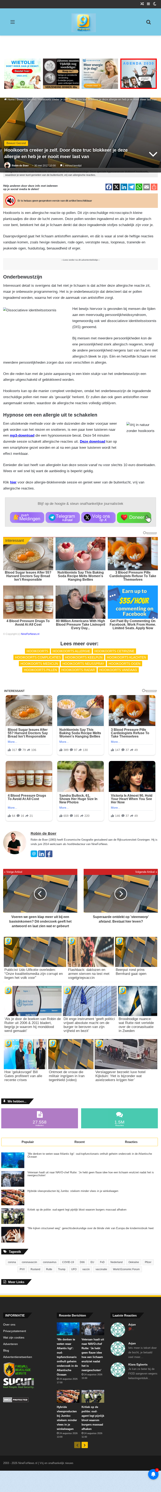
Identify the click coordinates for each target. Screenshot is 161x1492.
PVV (22, 1269)
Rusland (35, 1269)
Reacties (131, 1142)
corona (12, 1262)
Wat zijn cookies (13, 1337)
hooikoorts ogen (124, 663)
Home (11, 99)
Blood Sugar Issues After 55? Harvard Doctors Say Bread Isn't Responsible (28, 576)
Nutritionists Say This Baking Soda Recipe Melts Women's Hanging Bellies (80, 576)
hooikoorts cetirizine (114, 651)
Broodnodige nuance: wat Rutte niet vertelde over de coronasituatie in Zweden (136, 1025)
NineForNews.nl (30, 634)
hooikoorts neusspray (83, 663)
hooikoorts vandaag (118, 670)
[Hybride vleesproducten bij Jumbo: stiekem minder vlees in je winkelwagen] (12, 1197)
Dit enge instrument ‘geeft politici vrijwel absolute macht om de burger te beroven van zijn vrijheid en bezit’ (89, 1025)
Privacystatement (14, 1331)
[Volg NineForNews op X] (98, 517)
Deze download (92, 442)
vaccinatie (101, 1269)
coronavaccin (29, 1262)
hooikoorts (37, 651)
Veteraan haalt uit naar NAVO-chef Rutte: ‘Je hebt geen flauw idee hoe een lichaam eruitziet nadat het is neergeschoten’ (90, 1174)
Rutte (49, 1269)
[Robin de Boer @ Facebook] (49, 856)
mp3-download (22, 435)
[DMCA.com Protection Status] (27, 1400)
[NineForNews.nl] (80, 21)
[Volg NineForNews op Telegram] (62, 517)
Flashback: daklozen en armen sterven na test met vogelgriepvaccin (88, 974)
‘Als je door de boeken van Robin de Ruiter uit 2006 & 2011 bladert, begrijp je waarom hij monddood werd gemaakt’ (32, 1025)
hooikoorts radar (78, 670)
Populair (28, 1142)
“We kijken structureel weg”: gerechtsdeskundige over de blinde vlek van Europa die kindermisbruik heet (90, 1228)
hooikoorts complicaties (38, 657)
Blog (6, 1350)
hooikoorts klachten (126, 657)
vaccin (86, 1269)
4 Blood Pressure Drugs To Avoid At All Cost (28, 622)
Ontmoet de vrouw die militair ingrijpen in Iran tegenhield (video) (66, 1076)
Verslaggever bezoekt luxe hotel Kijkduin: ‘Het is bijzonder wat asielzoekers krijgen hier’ (120, 1076)
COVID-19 (68, 1262)
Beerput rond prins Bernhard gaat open (131, 972)
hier (13, 482)
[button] (27, 517)
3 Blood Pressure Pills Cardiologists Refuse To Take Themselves (132, 576)
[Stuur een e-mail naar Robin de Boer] (34, 856)
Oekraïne (134, 1262)
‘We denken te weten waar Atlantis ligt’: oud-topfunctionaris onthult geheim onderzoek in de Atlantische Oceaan (89, 1155)
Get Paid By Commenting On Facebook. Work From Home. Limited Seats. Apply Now (133, 624)
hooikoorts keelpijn (84, 657)
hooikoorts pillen (40, 670)
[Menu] (12, 23)
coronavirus (49, 1262)
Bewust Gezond (26, 99)
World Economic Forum (126, 1269)
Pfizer (148, 1262)
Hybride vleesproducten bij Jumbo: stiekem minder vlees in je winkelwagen (72, 1191)
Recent (79, 1142)
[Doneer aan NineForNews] (134, 517)
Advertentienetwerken (17, 1357)
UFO (74, 1269)
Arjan (132, 1324)
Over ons (9, 1324)
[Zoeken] (148, 23)
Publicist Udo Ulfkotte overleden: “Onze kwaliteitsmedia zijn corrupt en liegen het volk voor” (33, 974)
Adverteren (10, 1344)
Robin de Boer (20, 165)
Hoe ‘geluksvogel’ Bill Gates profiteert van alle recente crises (23, 1076)
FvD (102, 1262)
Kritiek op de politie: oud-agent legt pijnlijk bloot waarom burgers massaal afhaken (76, 1209)
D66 (82, 1262)
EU (92, 1262)
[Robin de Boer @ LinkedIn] (41, 856)
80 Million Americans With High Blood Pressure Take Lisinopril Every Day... (80, 624)
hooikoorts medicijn (39, 663)
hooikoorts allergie (71, 651)
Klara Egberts (138, 1364)
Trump (61, 1269)
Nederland (116, 1262)
